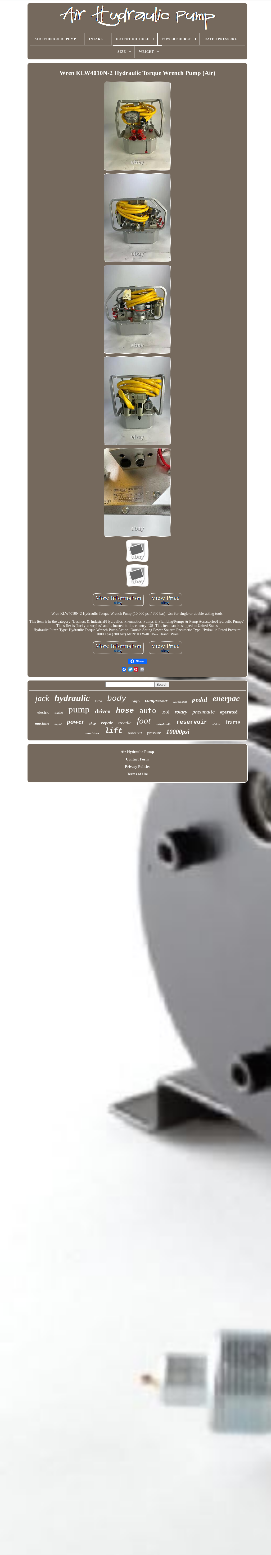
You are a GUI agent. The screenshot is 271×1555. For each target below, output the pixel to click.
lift (114, 731)
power (75, 721)
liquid (58, 724)
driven (103, 711)
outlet (59, 713)
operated (228, 712)
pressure (154, 733)
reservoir (191, 722)
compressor (156, 700)
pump (79, 709)
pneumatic (203, 712)
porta (216, 723)
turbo (98, 701)
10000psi (177, 731)
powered (135, 733)
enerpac (226, 698)
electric (43, 712)
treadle (125, 722)
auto (147, 711)
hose (125, 711)
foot (144, 720)
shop (92, 723)
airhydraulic (163, 724)
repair (107, 722)
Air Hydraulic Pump (137, 752)
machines (92, 733)
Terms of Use (137, 774)
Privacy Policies (137, 767)
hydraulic (72, 698)
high (136, 701)
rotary (181, 712)
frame (233, 722)
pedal (199, 699)
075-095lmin (180, 701)
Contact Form (137, 759)
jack (42, 698)
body (116, 698)
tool (165, 712)
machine (42, 723)
